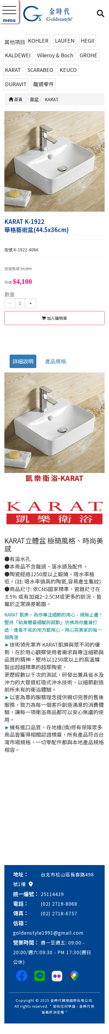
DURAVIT (16, 84)
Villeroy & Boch (55, 55)
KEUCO (68, 69)
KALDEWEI (18, 55)
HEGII (87, 40)
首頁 (18, 99)
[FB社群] (22, 975)
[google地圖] (31, 884)
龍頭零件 (43, 84)
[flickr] (57, 975)
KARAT (13, 69)
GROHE (88, 55)
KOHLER (38, 40)
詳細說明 (22, 361)
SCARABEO (40, 69)
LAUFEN (64, 40)
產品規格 (55, 361)
